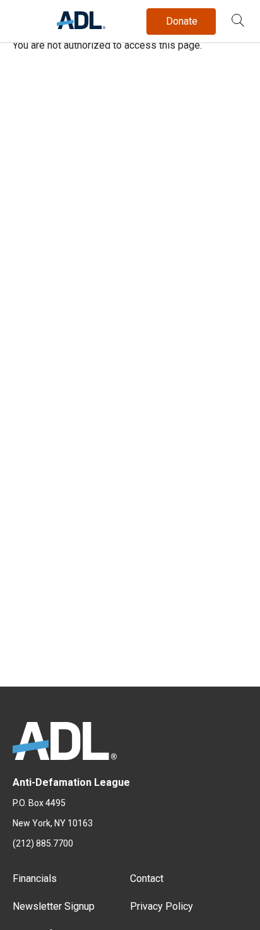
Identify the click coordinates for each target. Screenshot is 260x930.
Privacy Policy (161, 906)
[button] (237, 21)
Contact (146, 878)
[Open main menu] (25, 18)
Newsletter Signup (54, 906)
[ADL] (81, 26)
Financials (35, 878)
